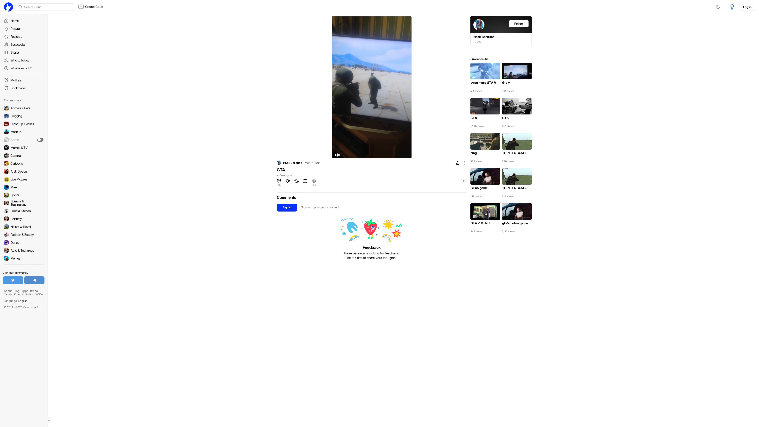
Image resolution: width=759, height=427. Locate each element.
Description (286, 175)
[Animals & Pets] (23, 108)
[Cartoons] (23, 163)
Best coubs (17, 44)
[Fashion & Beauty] (23, 235)
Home (14, 21)
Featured (16, 37)
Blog (17, 291)
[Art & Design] (23, 171)
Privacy (19, 294)
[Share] (457, 163)
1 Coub (477, 41)
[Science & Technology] (23, 203)
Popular (15, 29)
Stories (15, 52)
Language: (15, 300)
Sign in (287, 207)
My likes (15, 80)
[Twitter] (13, 280)
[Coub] (8, 6)
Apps (25, 291)
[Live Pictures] (23, 179)
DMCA (39, 294)
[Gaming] (23, 156)
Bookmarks (17, 88)
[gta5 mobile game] (517, 219)
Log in (747, 7)
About (8, 291)
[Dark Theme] (718, 7)
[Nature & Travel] (23, 227)
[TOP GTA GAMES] (517, 148)
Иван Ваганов (292, 163)
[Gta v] (517, 78)
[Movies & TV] (23, 148)
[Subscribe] (40, 140)
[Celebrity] (23, 219)
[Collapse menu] (49, 420)
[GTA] (485, 113)
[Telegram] (34, 280)
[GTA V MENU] (485, 219)
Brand (34, 291)
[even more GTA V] (485, 78)
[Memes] (23, 258)
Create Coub (94, 7)
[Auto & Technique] (23, 250)
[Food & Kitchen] (23, 211)
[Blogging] (23, 116)
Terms (8, 294)
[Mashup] (23, 132)
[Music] (23, 187)
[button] (337, 155)
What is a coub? (20, 68)
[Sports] (23, 195)
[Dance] (23, 243)
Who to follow (19, 60)
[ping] (485, 148)
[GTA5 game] (485, 184)
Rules (29, 294)
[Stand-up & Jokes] (23, 124)
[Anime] (23, 140)
